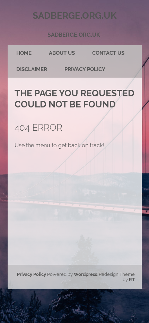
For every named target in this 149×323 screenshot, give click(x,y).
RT (132, 279)
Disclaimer (31, 69)
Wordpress (85, 274)
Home (24, 53)
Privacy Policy (84, 69)
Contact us (108, 53)
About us (62, 53)
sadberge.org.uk (73, 35)
